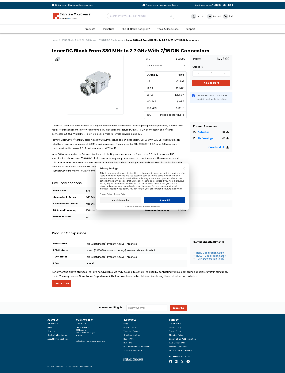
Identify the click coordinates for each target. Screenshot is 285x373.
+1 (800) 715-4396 (223, 5)
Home (55, 40)
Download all (216, 147)
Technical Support (132, 331)
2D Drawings (205, 138)
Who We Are (53, 323)
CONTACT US (61, 283)
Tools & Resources (168, 29)
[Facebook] (170, 361)
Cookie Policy (175, 323)
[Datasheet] (224, 132)
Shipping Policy (176, 335)
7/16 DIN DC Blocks (86, 40)
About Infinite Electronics (58, 339)
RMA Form (128, 343)
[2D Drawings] (224, 138)
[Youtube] (187, 361)
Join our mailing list (111, 307)
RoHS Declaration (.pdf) (210, 253)
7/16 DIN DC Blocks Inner (110, 40)
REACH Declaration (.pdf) (211, 255)
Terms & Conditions (178, 346)
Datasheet (204, 132)
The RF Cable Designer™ (136, 29)
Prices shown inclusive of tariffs (162, 5)
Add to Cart (211, 83)
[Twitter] (182, 361)
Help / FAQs (129, 339)
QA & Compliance (177, 343)
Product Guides (130, 327)
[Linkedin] (176, 361)
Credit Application (132, 335)
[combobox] (141, 16)
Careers (51, 331)
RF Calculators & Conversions (137, 346)
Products (90, 29)
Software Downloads (133, 350)
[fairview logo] (72, 16)
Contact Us (81, 323)
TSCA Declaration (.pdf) (210, 258)
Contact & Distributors (57, 335)
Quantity (197, 66)
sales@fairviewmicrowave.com (90, 341)
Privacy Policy (175, 331)
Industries (108, 29)
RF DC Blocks (68, 40)
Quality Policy (175, 327)
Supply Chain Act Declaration (182, 339)
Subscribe (178, 307)
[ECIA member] (133, 359)
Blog (126, 323)
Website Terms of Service (180, 350)
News (50, 327)
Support (190, 29)
